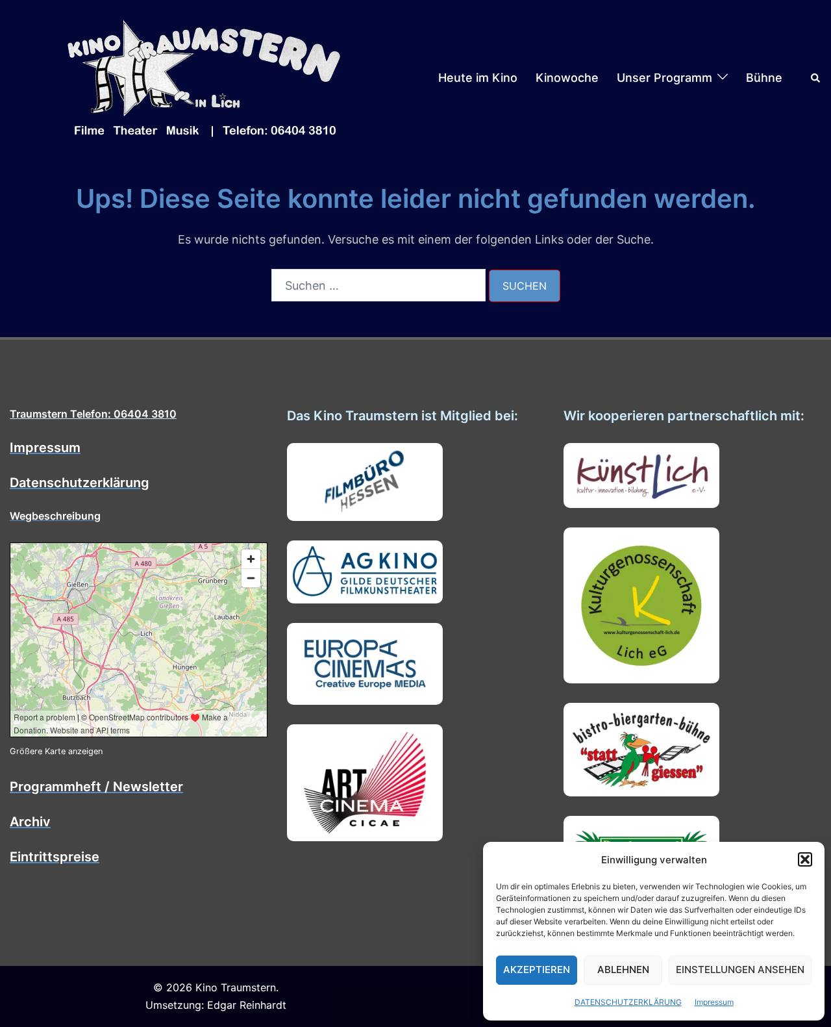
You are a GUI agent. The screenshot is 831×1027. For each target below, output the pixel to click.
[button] (805, 859)
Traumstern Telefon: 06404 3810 (93, 413)
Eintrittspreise (54, 857)
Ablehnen (623, 969)
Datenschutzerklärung (79, 482)
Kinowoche (567, 77)
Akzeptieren (536, 969)
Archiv (30, 822)
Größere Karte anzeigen (56, 751)
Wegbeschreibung (55, 515)
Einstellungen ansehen (740, 969)
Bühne (764, 77)
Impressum (714, 1002)
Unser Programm (664, 77)
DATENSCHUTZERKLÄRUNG (628, 1002)
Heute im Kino (477, 77)
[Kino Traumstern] (204, 77)
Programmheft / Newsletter (96, 786)
